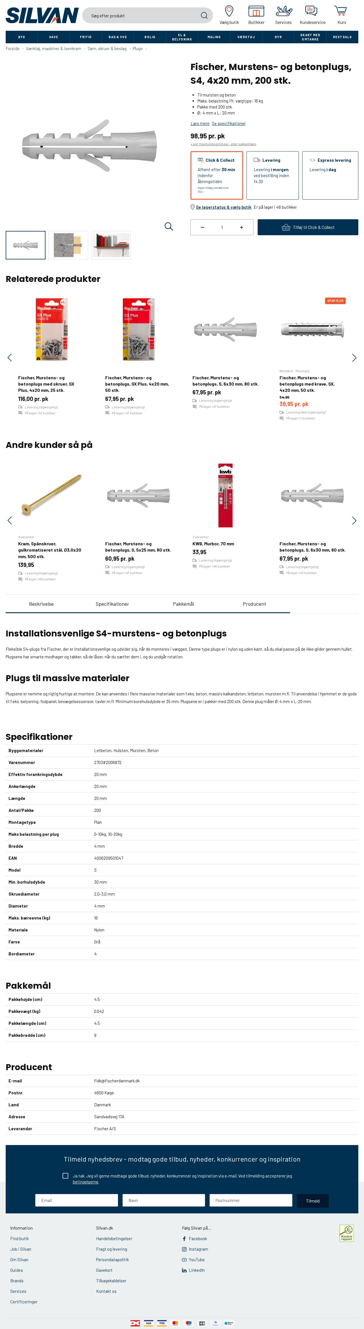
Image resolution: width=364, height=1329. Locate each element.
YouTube (197, 1259)
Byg (21, 37)
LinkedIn (197, 1270)
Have (53, 37)
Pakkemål (183, 604)
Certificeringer (24, 1301)
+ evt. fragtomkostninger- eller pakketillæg (223, 144)
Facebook (198, 1238)
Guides (16, 1270)
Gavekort (104, 1270)
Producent (254, 604)
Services (18, 1291)
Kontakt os (106, 1291)
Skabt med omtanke (310, 37)
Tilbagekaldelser (111, 1280)
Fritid (86, 37)
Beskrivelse (41, 604)
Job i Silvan (20, 1249)
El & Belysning (182, 37)
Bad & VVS (118, 37)
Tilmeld (313, 1200)
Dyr (278, 37)
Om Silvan (19, 1259)
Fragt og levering (111, 1249)
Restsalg (342, 37)
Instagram (198, 1249)
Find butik (19, 1238)
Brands (17, 1280)
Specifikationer (112, 604)
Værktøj (246, 37)
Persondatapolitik (112, 1259)
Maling (214, 37)
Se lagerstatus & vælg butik (223, 207)
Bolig (149, 37)
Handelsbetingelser (114, 1238)
